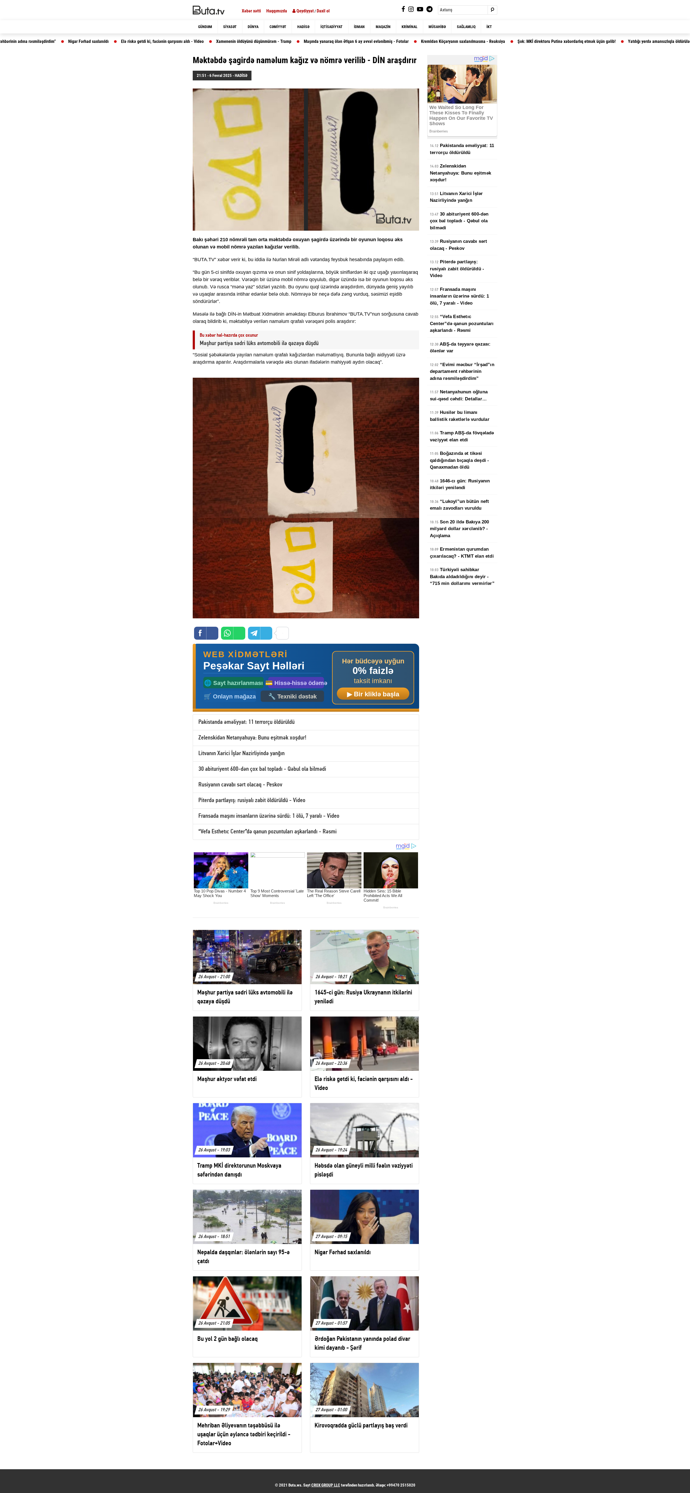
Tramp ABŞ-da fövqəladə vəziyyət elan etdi (462, 436)
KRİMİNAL (410, 27)
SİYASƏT (230, 27)
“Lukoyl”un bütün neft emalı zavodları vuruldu (459, 505)
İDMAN (359, 27)
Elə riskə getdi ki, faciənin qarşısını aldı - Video (56, 41)
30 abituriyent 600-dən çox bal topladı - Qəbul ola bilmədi (262, 769)
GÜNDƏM (205, 27)
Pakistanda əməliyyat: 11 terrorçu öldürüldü (246, 722)
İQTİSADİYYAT (331, 27)
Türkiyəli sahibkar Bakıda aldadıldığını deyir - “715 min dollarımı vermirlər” (462, 576)
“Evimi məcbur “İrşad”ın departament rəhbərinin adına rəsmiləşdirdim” (462, 371)
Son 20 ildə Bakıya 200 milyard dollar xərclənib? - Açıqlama (459, 528)
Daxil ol (323, 10)
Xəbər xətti (251, 10)
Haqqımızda (276, 10)
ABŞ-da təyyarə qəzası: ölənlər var (460, 348)
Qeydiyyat (304, 10)
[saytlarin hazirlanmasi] (306, 678)
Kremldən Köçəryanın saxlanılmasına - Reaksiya (357, 41)
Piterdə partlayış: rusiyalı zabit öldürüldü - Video (251, 800)
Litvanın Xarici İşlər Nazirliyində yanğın (241, 754)
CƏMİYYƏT (278, 27)
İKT (489, 27)
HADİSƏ (303, 27)
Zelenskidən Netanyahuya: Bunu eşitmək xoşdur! (252, 738)
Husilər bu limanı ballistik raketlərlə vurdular (459, 416)
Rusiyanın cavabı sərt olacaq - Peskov (240, 785)
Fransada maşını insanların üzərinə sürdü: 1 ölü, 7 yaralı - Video (268, 816)
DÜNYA (253, 27)
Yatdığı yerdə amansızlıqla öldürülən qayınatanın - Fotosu (572, 41)
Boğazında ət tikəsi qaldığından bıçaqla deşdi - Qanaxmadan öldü (459, 460)
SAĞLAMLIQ (466, 27)
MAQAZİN (383, 27)
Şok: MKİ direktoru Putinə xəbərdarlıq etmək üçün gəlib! (461, 41)
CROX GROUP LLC (325, 1485)
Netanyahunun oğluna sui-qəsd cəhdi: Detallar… (459, 395)
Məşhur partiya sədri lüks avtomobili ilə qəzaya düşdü (259, 343)
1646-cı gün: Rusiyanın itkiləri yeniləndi (460, 484)
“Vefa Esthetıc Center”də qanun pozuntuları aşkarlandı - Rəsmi (267, 832)
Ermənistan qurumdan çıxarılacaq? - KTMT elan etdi (462, 553)
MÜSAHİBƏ (437, 27)
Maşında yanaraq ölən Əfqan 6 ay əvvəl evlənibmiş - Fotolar (250, 41)
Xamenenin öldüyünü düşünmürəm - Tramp (147, 41)
